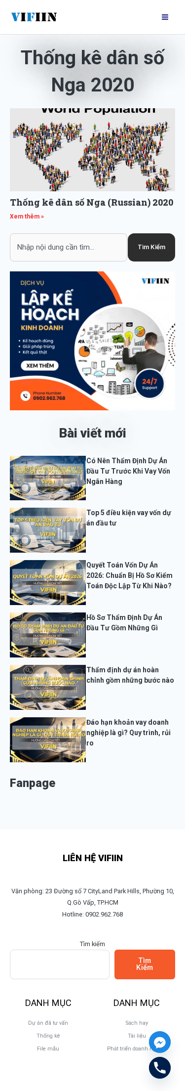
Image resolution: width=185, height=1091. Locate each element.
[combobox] (68, 247)
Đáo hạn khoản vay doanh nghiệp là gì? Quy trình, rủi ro (128, 732)
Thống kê (48, 1036)
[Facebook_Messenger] (160, 1042)
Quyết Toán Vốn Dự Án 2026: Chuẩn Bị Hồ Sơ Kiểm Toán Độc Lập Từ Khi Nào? (129, 575)
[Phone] (160, 1068)
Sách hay (137, 1023)
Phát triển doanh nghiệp (137, 1049)
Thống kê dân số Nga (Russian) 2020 (91, 202)
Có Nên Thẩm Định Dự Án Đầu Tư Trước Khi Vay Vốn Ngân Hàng (128, 471)
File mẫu (48, 1049)
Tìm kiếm (92, 944)
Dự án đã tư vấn (48, 1023)
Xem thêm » (27, 216)
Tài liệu (137, 1036)
